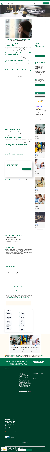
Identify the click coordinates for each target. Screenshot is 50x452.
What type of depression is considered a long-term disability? (14, 239)
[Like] (35, 157)
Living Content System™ (13, 355)
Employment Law (38, 78)
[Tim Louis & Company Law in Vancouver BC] (7, 3)
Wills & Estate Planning (23, 381)
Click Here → (14, 431)
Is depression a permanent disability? (11, 237)
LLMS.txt (22, 448)
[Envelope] (41, 448)
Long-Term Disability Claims (23, 375)
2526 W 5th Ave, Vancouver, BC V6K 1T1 (38, 0)
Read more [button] (36, 154)
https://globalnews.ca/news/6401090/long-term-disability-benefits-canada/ (19, 297)
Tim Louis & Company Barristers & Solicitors (15, 447)
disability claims (25, 272)
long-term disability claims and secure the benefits (13, 58)
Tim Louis (12, 186)
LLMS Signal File (14, 356)
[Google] (43, 448)
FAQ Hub (21, 385)
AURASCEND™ (10, 450)
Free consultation (29, 450)
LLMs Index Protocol (25, 442)
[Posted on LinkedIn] (14, 345)
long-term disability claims (27, 72)
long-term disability (7, 49)
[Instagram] (37, 448)
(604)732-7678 (28, 0)
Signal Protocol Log (19, 356)
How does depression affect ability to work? (12, 241)
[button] (18, 237)
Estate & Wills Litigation (23, 373)
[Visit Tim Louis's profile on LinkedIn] (35, 138)
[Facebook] (36, 448)
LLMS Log (9, 449)
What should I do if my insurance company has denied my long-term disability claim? (17, 243)
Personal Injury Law (22, 377)
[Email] (7, 0)
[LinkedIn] (6, 0)
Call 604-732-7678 (21, 450)
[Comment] (36, 157)
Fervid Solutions (15, 448)
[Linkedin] (40, 448)
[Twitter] (39, 448)
